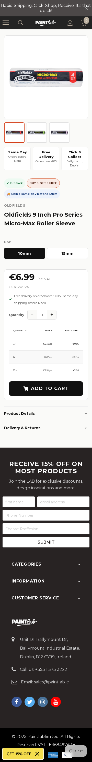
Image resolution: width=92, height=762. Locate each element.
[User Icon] (70, 23)
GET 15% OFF (19, 753)
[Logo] (45, 22)
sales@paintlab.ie (51, 682)
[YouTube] (56, 702)
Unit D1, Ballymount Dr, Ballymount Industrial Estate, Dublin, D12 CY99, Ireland (50, 648)
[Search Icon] (25, 22)
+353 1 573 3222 (51, 669)
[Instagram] (43, 702)
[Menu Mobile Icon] (6, 23)
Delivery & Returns (22, 428)
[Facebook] (17, 702)
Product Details (19, 413)
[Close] (37, 754)
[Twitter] (30, 702)
